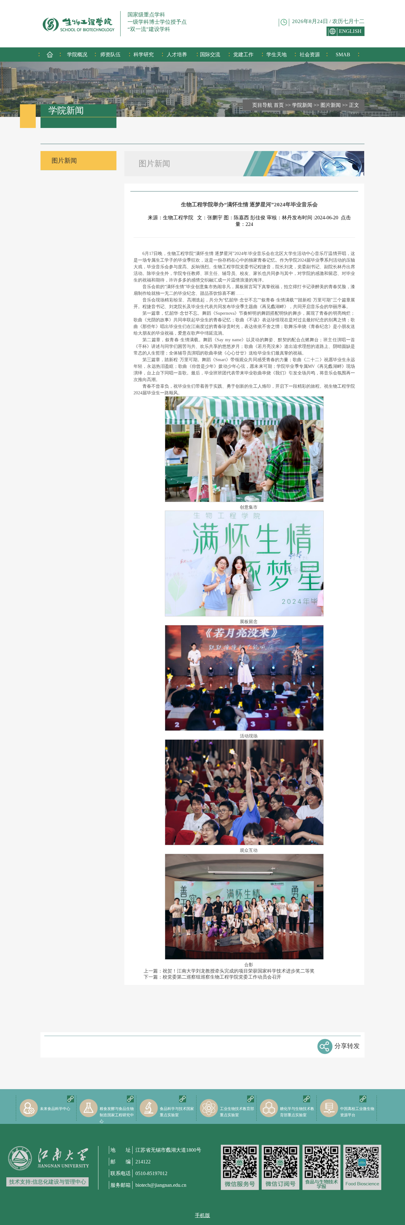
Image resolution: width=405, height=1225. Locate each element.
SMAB (343, 54)
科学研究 (144, 54)
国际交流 (210, 54)
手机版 (202, 1215)
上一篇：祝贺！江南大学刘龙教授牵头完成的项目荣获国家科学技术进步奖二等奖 (229, 970)
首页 (279, 105)
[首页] (50, 56)
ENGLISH (350, 31)
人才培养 (177, 54)
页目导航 (262, 105)
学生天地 (276, 54)
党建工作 (243, 54)
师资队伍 (110, 54)
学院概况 (77, 54)
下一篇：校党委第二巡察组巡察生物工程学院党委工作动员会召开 (212, 976)
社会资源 (310, 54)
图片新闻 (331, 105)
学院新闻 (302, 105)
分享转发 (347, 1045)
